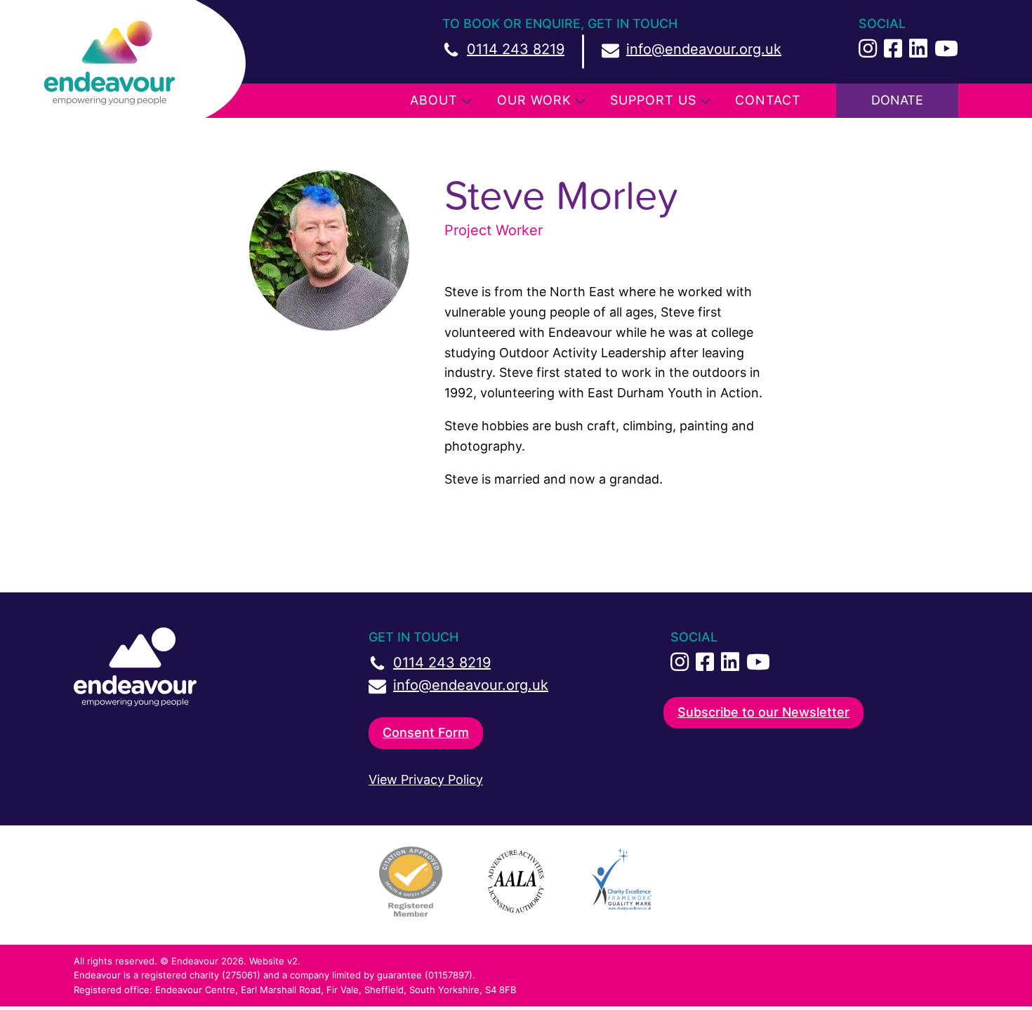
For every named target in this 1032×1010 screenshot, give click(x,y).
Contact (768, 100)
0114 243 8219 (515, 49)
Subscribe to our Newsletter (763, 712)
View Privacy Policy (426, 779)
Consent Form (426, 732)
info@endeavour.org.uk (703, 49)
